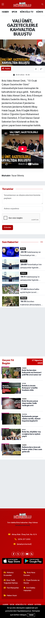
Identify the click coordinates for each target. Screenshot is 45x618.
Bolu (23, 248)
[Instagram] (22, 554)
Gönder (7, 227)
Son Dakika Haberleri (29, 589)
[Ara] (42, 4)
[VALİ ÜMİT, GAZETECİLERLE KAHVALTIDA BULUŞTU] (22, 52)
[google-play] (33, 561)
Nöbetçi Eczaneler (9, 574)
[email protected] (22, 525)
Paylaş (7, 68)
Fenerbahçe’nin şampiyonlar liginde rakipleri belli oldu (31, 266)
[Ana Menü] (3, 4)
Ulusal (23, 298)
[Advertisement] (22, 332)
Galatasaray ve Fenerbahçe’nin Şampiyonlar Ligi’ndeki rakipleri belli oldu (30, 254)
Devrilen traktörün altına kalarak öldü (31, 303)
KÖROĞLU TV (26, 12)
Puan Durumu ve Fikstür (32, 581)
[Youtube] (27, 554)
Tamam (31, 615)
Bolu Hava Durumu (29, 574)
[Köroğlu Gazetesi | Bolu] (22, 4)
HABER (5, 12)
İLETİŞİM (38, 605)
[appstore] (12, 561)
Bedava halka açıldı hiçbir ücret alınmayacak (29, 291)
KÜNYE (39, 12)
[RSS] (32, 554)
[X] (18, 554)
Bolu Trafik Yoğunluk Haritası (11, 581)
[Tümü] (41, 242)
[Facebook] (14, 554)
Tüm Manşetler (13, 588)
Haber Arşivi (12, 595)
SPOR (14, 12)
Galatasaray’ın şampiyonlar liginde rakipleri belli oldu (30, 279)
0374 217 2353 (24, 539)
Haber (23, 261)
